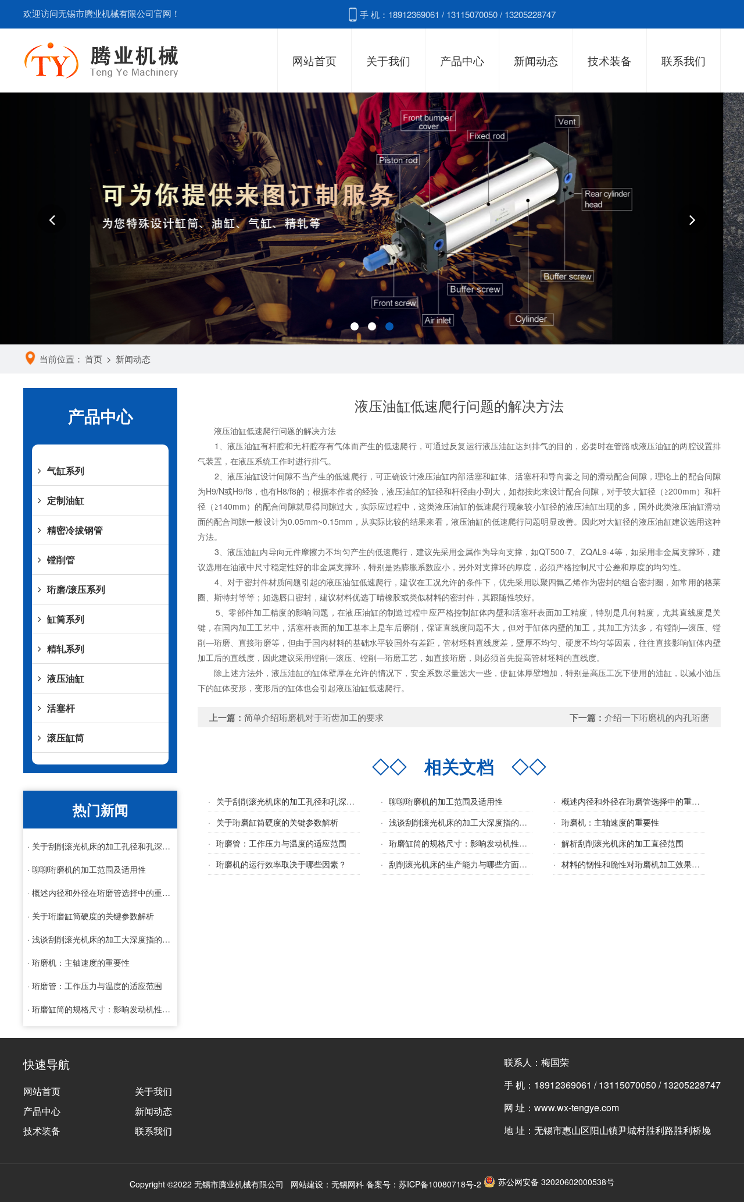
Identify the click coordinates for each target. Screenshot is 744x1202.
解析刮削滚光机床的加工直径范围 (622, 843)
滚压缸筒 (65, 737)
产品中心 (462, 60)
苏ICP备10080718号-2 (440, 1184)
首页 (93, 359)
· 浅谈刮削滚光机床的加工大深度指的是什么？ (100, 939)
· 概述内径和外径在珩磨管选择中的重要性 (100, 892)
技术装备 (610, 60)
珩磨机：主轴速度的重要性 (610, 822)
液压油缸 (65, 678)
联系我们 (683, 60)
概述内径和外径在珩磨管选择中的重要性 (634, 801)
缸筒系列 (65, 618)
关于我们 (388, 60)
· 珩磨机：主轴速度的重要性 (78, 962)
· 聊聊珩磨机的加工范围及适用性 (86, 869)
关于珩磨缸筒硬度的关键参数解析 (277, 822)
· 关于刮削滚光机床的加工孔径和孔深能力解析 (100, 846)
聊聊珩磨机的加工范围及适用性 (446, 801)
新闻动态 (536, 60)
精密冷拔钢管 (75, 529)
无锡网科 (347, 1184)
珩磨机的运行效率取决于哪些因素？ (281, 864)
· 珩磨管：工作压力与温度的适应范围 (94, 985)
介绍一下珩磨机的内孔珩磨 (656, 717)
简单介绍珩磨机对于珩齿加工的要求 (314, 717)
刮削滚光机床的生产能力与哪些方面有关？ (466, 864)
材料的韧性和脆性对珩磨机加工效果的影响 (638, 864)
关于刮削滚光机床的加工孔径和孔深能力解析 (297, 801)
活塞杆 (61, 707)
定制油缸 (65, 500)
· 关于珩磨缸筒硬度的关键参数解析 (90, 916)
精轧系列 (65, 648)
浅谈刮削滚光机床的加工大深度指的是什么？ (470, 822)
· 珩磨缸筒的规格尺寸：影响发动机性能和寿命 (100, 1009)
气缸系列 (65, 470)
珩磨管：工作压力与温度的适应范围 (281, 843)
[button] (51, 218)
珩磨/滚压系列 (76, 589)
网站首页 (314, 60)
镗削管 (61, 559)
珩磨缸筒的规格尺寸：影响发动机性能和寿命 (470, 843)
